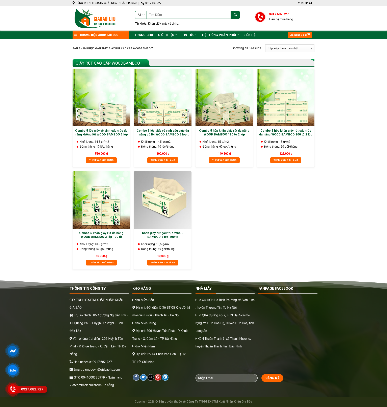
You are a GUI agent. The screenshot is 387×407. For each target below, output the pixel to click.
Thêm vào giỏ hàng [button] (101, 160)
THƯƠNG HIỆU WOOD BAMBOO (98, 35)
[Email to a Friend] (150, 377)
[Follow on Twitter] (306, 3)
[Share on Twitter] (143, 377)
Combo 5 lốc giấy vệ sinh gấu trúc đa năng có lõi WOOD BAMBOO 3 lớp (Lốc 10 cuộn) (163, 133)
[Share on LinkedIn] (165, 377)
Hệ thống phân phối (219, 35)
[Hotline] (12, 389)
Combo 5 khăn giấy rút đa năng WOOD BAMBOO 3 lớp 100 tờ (101, 235)
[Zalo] (12, 370)
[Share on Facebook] (136, 377)
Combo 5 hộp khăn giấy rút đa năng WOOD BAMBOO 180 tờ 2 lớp (224, 132)
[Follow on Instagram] (303, 3)
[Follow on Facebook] (299, 3)
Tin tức (188, 35)
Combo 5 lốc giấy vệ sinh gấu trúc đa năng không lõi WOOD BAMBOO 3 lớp (101, 132)
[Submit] (235, 15)
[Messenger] (12, 351)
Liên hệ (249, 35)
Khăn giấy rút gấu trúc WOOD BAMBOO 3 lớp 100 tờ (162, 235)
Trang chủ (144, 35)
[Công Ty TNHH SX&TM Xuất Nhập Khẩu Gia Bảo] (101, 18)
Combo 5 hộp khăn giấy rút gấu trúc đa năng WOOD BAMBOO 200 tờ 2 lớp (285, 132)
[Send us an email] (310, 3)
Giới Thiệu (166, 35)
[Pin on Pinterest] (158, 377)
